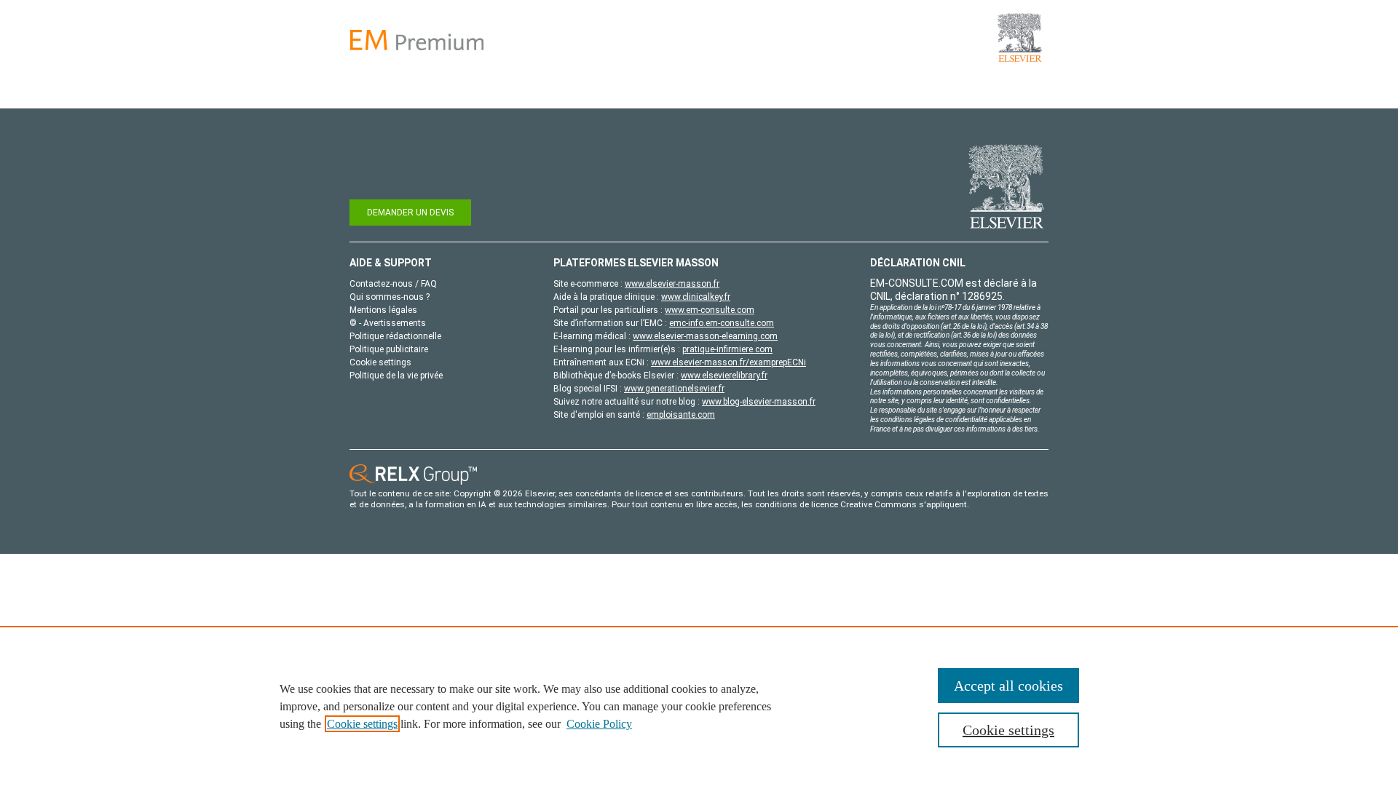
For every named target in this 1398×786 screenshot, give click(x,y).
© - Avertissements (388, 323)
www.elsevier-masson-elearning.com (705, 336)
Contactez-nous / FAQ (393, 284)
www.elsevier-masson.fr (672, 284)
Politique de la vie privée (396, 375)
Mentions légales (383, 310)
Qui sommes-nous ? (390, 297)
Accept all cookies (1008, 686)
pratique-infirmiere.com (727, 349)
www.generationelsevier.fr (674, 389)
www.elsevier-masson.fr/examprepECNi (728, 362)
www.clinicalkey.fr (695, 297)
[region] (699, 706)
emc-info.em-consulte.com (721, 323)
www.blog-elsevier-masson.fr (759, 402)
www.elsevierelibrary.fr (724, 375)
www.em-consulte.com (709, 310)
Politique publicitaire (389, 349)
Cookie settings (362, 724)
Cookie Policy (599, 724)
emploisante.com (681, 415)
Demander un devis (410, 212)
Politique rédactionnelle (395, 336)
